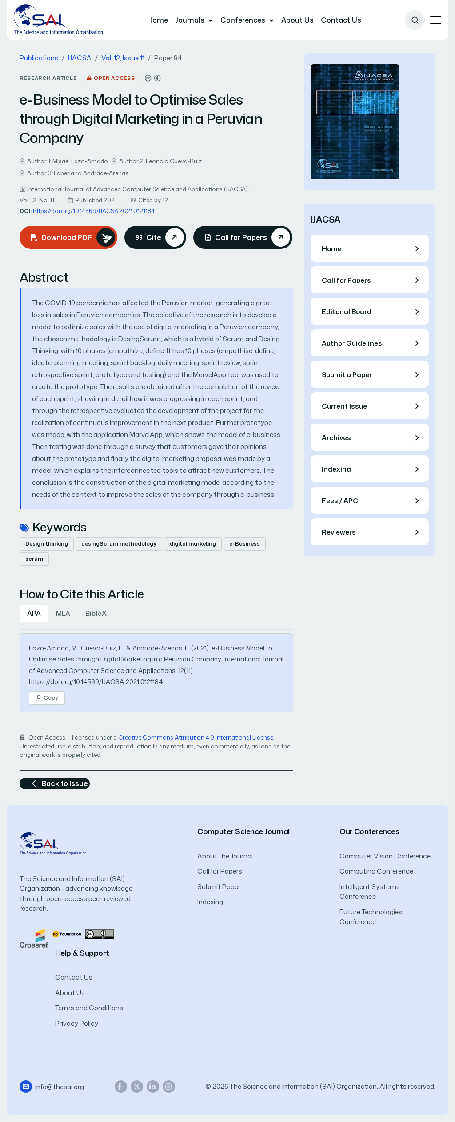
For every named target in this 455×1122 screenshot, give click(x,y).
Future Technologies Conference (370, 917)
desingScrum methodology (118, 543)
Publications (39, 58)
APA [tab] (34, 613)
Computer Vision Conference (385, 856)
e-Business (244, 543)
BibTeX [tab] (96, 613)
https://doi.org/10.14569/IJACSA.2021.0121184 (94, 211)
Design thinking (46, 543)
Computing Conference (376, 871)
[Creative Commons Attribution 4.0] (99, 933)
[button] (435, 20)
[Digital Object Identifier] (66, 933)
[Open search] (415, 20)
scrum (34, 559)
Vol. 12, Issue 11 (122, 58)
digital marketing (193, 543)
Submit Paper (218, 886)
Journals (189, 20)
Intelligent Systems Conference (369, 892)
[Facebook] (121, 1086)
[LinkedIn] (153, 1086)
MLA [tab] (63, 613)
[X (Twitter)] (137, 1086)
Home (157, 20)
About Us (297, 20)
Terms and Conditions (89, 1007)
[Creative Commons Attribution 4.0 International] (153, 78)
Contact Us (341, 20)
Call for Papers (219, 871)
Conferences (242, 20)
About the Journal (225, 856)
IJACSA (80, 58)
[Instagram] (169, 1086)
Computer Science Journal (243, 831)
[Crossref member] (34, 937)
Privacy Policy (76, 1023)
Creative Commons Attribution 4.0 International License (195, 737)
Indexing (210, 901)
